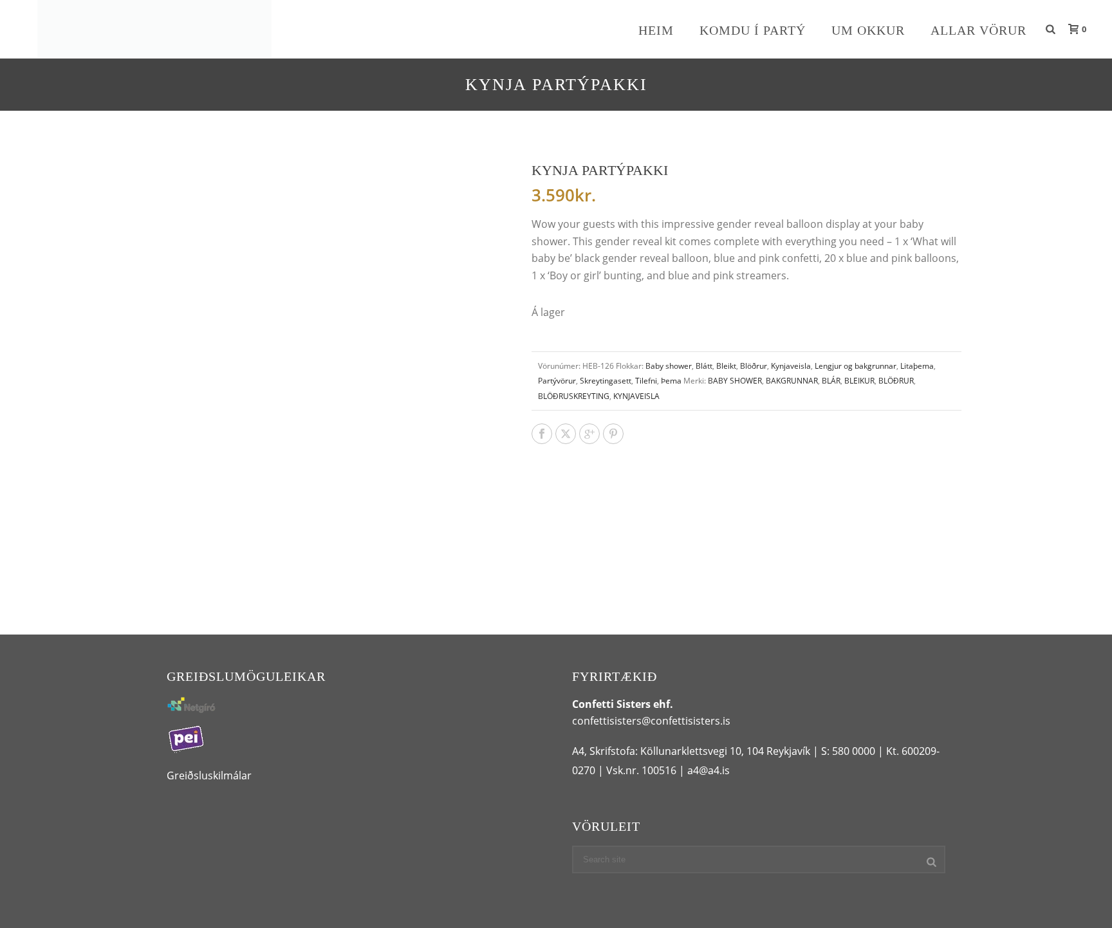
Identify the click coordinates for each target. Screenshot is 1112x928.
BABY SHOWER (735, 380)
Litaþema (917, 365)
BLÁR (831, 380)
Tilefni (646, 380)
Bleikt (726, 365)
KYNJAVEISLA (636, 396)
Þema (671, 380)
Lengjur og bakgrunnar (855, 365)
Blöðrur (753, 365)
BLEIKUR (859, 380)
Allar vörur (978, 30)
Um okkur (868, 30)
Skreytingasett (605, 380)
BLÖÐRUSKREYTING (573, 396)
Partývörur (557, 380)
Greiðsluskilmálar (209, 775)
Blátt (704, 365)
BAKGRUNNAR (792, 380)
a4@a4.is (708, 770)
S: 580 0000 (848, 751)
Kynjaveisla (791, 365)
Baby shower (668, 365)
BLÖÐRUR (896, 380)
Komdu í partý (753, 30)
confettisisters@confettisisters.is (651, 721)
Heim (656, 30)
